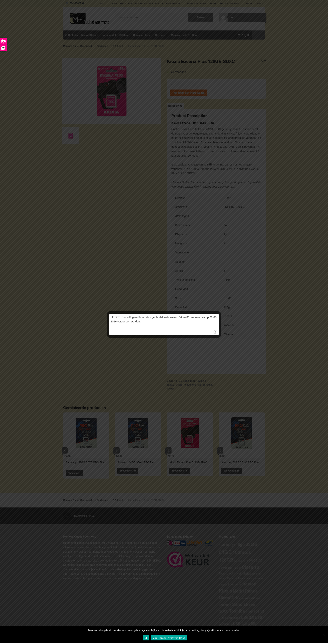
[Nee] (323, 634)
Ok (146, 637)
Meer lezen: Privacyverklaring (169, 637)
